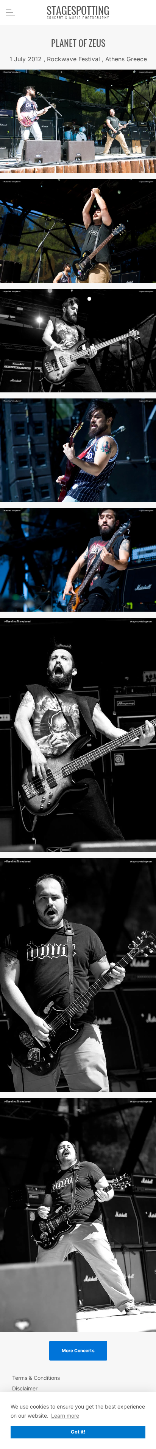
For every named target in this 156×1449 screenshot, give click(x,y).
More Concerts (78, 1350)
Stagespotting (78, 12)
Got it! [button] (78, 1432)
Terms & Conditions (36, 1378)
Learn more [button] (65, 1415)
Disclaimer (24, 1388)
